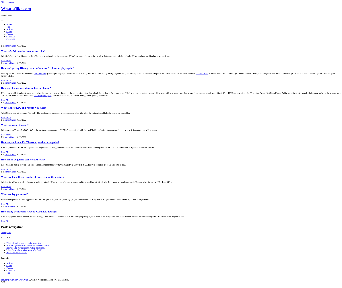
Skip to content (7, 2)
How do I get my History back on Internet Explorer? (28, 245)
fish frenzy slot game (42, 95)
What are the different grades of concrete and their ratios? (32, 177)
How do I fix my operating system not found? (26, 88)
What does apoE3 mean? (15, 125)
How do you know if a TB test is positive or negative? (30, 142)
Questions (10, 36)
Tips (8, 27)
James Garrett (10, 46)
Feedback (10, 39)
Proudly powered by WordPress (14, 280)
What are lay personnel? (14, 194)
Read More (6, 60)
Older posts (6, 232)
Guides (9, 31)
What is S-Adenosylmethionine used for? (23, 51)
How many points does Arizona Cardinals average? (29, 211)
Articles (9, 29)
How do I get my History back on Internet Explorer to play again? (37, 68)
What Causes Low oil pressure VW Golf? (23, 107)
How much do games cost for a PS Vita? (23, 159)
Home (9, 24)
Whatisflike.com (16, 8)
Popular (9, 34)
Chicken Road (40, 73)
